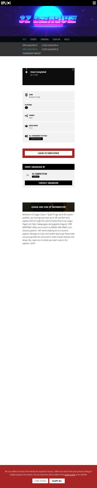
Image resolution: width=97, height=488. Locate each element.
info (24, 39)
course (33, 39)
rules (66, 39)
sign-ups (56, 39)
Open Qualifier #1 (30, 45)
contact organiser (48, 183)
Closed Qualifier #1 (50, 45)
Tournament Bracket (31, 53)
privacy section (69, 474)
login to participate (48, 153)
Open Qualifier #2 (30, 49)
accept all (57, 480)
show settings (36, 138)
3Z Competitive (39, 174)
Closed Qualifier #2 (50, 49)
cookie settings (40, 480)
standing (45, 39)
